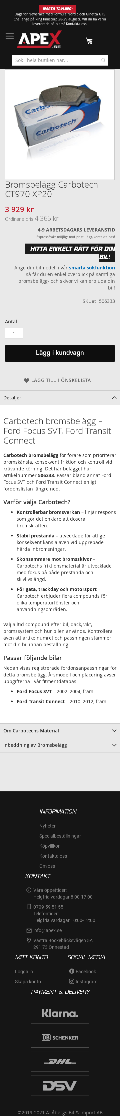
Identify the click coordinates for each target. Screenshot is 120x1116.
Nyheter (47, 826)
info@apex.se (47, 930)
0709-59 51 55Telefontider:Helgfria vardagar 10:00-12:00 (64, 913)
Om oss (47, 866)
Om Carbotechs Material (31, 730)
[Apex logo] (39, 39)
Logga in (24, 971)
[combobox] (60, 60)
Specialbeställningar (60, 836)
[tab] (60, 397)
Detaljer (12, 397)
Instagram (86, 981)
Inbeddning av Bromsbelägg (35, 745)
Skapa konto (28, 981)
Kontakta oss (53, 856)
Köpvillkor (49, 846)
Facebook (86, 971)
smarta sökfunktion (92, 267)
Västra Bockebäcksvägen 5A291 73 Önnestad (63, 944)
